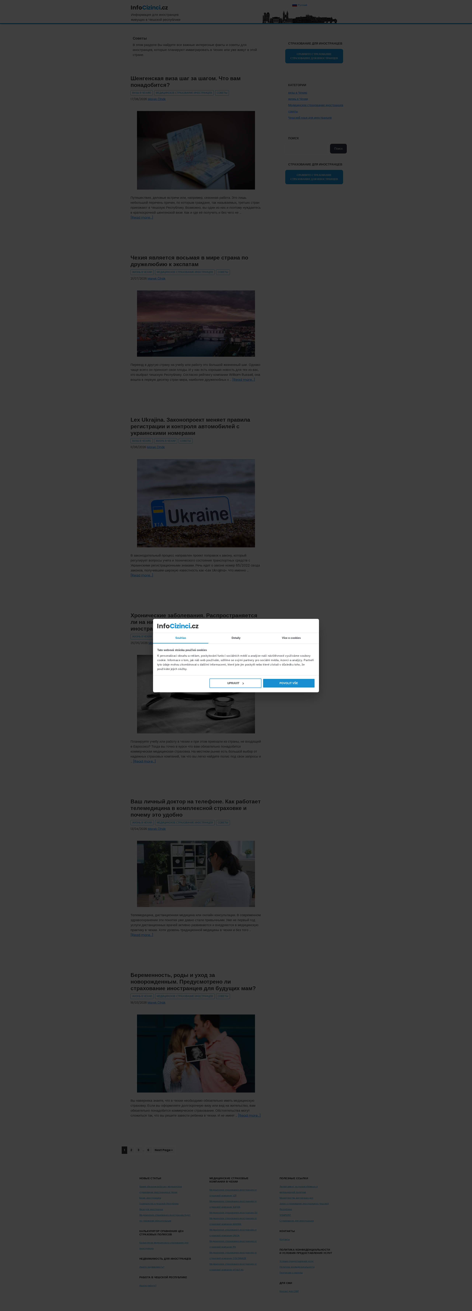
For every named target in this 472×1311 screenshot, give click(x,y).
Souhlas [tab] (180, 638)
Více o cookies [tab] (291, 638)
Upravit (233, 683)
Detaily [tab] (236, 638)
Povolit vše (289, 683)
